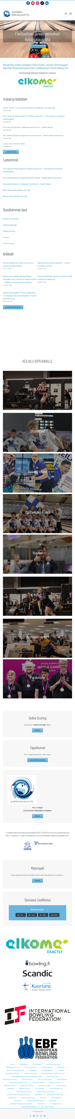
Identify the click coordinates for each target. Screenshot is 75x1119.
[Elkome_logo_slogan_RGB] (37, 936)
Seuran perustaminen (56, 1088)
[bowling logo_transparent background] (37, 960)
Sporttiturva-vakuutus (12, 1073)
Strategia (43, 1097)
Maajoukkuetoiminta (27, 1085)
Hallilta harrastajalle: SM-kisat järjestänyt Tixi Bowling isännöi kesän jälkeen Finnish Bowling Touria (19, 296)
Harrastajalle (24, 1064)
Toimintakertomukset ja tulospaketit (20, 1104)
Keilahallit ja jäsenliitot (12, 1067)
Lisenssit (61, 1070)
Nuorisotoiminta (47, 1067)
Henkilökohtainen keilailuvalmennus (53, 1073)
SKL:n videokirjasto (31, 1067)
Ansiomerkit (41, 1104)
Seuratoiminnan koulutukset (45, 1091)
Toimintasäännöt (56, 1097)
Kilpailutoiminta (9, 231)
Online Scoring (8, 243)
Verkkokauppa (60, 64)
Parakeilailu (33, 1070)
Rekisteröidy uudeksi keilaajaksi (17, 64)
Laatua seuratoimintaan (23, 1091)
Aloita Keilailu (37, 1064)
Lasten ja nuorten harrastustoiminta (18, 1094)
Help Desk (7, 67)
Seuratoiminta (39, 1088)
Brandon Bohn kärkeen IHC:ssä (15, 196)
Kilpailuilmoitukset (21, 67)
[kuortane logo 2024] (37, 980)
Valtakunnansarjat (10, 225)
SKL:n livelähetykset (40, 67)
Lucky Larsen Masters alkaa (14, 144)
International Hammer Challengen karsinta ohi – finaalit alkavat (28, 127)
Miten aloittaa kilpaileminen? (18, 1082)
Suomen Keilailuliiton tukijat (35, 1100)
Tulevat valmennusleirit (45, 1079)
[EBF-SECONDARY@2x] (37, 1037)
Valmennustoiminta (31, 1073)
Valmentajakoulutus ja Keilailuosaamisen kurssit (27, 1076)
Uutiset (6, 237)
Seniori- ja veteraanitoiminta (15, 1070)
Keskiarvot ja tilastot (11, 219)
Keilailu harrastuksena (53, 1064)
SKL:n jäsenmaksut (48, 1107)
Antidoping (10, 1088)
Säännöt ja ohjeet (9, 1085)
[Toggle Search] (66, 13)
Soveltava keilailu (47, 1070)
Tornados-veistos (55, 1104)
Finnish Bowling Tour (59, 67)
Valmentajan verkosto (10, 1079)
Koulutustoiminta (27, 1079)
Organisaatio (12, 1097)
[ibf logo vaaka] (37, 997)
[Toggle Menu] (70, 13)
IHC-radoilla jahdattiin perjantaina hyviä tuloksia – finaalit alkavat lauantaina (33, 135)
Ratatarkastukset (24, 1088)
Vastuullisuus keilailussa (28, 1107)
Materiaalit (52, 1100)
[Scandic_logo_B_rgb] (37, 971)
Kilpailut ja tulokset (38, 1082)
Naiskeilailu (61, 1067)
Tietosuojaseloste (37, 1111)
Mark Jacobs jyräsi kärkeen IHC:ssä (16, 190)
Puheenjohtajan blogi (28, 1097)
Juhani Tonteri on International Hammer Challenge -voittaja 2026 (29, 108)
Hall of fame (17, 1100)
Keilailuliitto (38, 1094)
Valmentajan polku (52, 1076)
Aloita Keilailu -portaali (43, 64)
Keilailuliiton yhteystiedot (55, 1094)
